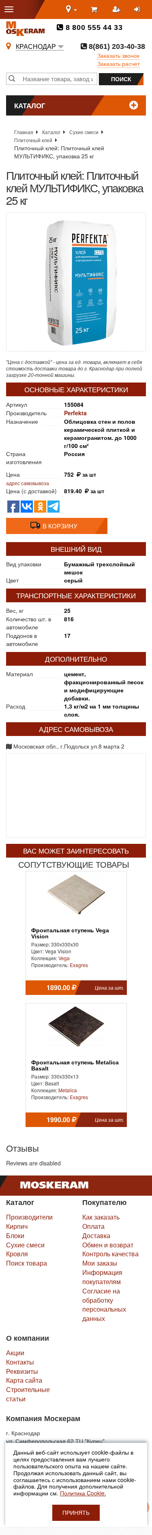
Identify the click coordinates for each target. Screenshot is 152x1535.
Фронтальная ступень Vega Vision (70, 933)
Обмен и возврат (107, 1244)
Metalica (67, 1090)
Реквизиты (22, 1371)
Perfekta (75, 413)
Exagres (79, 964)
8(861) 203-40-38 (116, 46)
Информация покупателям (102, 1277)
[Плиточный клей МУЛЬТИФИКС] (76, 281)
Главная (23, 131)
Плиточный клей (33, 140)
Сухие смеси (83, 131)
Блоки (15, 1235)
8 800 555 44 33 (93, 27)
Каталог (51, 131)
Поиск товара (26, 1263)
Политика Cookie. (83, 1493)
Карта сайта (24, 1380)
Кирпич (17, 1226)
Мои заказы (99, 1263)
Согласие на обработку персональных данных (104, 1304)
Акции (15, 1352)
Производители (29, 1217)
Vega (64, 958)
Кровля (17, 1253)
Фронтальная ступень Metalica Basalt (75, 1066)
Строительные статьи (28, 1394)
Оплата (93, 1226)
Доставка (96, 1235)
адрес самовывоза (27, 482)
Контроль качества (110, 1253)
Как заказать (101, 1217)
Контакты (20, 1362)
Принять (76, 1513)
